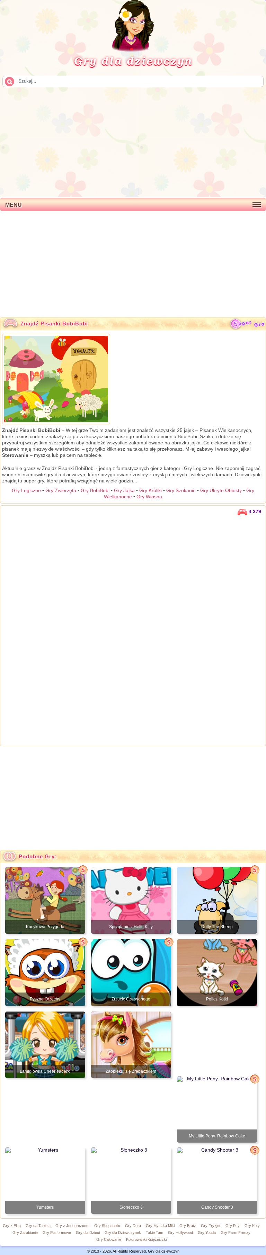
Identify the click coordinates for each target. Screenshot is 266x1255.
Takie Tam (154, 1232)
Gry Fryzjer (211, 1226)
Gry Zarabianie (25, 1232)
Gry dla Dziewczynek (123, 1232)
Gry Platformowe (57, 1232)
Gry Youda (207, 1232)
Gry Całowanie (108, 1239)
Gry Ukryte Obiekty (221, 490)
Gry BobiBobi (95, 490)
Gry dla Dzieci (88, 1232)
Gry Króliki (150, 490)
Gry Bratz (187, 1226)
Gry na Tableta (38, 1226)
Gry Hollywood (180, 1232)
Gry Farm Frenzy (235, 1232)
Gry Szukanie (181, 490)
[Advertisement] (133, 141)
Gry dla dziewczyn (133, 60)
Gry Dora (133, 1226)
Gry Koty (252, 1226)
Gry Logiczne (26, 490)
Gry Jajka (124, 490)
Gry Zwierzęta (60, 490)
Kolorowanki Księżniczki (146, 1239)
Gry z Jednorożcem (72, 1226)
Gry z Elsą (12, 1226)
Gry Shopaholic (107, 1226)
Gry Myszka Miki (160, 1226)
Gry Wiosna (149, 496)
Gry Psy (232, 1226)
